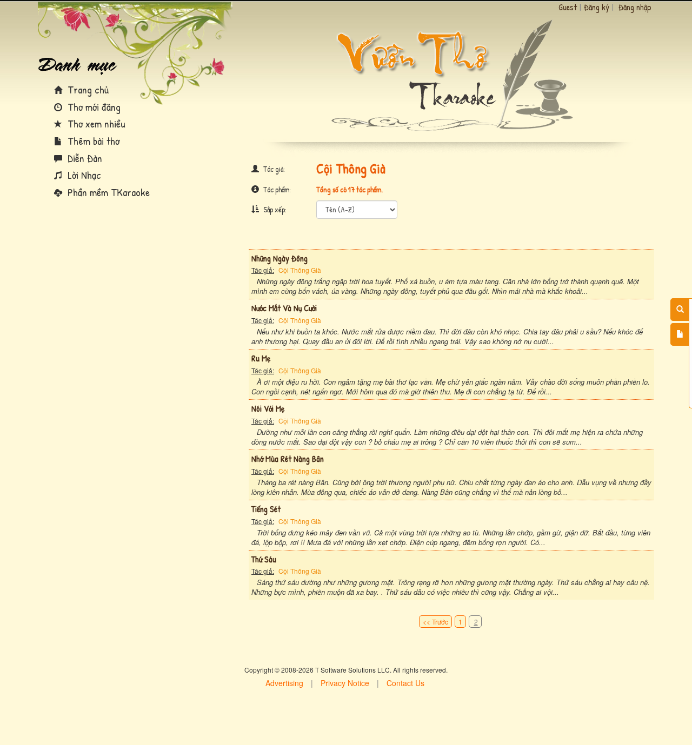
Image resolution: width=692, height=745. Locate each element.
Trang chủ (87, 89)
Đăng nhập (634, 7)
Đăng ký (596, 7)
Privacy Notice (345, 682)
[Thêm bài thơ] (679, 334)
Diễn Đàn (83, 158)
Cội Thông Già (299, 269)
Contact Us (405, 682)
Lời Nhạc (83, 174)
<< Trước (435, 621)
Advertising (284, 682)
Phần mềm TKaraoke (107, 192)
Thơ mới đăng (93, 106)
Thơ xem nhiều (95, 123)
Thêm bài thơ (92, 140)
